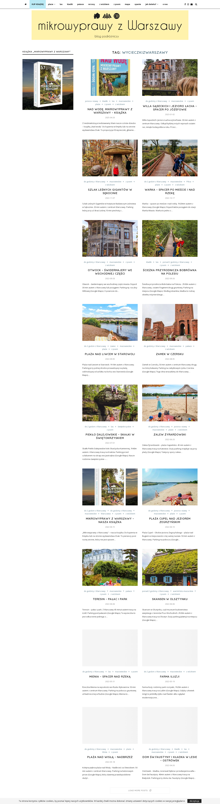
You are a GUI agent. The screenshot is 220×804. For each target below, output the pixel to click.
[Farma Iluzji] (170, 647)
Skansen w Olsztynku (170, 599)
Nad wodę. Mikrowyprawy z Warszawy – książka (110, 110)
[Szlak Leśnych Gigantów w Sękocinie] (110, 158)
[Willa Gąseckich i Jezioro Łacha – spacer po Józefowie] (170, 77)
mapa (127, 4)
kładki (70, 4)
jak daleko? (150, 4)
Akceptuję (194, 801)
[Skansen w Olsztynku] (170, 567)
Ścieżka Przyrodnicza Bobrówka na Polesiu (170, 271)
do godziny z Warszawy (156, 101)
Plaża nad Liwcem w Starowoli (110, 354)
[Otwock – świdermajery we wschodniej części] (110, 238)
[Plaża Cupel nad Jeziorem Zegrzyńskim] (170, 487)
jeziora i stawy (91, 101)
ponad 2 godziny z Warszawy (176, 262)
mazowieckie (125, 101)
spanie (138, 4)
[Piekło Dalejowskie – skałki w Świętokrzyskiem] (110, 403)
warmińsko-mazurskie (183, 591)
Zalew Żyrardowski (170, 434)
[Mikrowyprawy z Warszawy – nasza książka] (110, 487)
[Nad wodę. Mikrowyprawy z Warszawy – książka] (110, 77)
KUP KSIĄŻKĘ (38, 4)
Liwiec (113, 346)
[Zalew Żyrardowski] (170, 403)
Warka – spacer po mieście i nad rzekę (170, 191)
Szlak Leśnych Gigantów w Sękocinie (110, 191)
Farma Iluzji (170, 676)
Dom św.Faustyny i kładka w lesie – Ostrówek (169, 758)
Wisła (104, 752)
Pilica (188, 182)
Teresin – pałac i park (110, 599)
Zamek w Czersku (170, 354)
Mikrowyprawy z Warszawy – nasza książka (110, 520)
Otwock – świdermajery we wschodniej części (110, 271)
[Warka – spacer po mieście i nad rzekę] (170, 158)
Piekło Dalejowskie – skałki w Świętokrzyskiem (110, 436)
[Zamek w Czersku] (170, 322)
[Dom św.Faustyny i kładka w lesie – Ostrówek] (170, 725)
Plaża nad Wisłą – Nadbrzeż (110, 757)
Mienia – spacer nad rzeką (110, 676)
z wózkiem (104, 4)
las (61, 4)
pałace (80, 4)
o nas (165, 4)
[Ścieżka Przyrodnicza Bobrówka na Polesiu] (170, 238)
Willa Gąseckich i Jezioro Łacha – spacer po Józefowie (170, 107)
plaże (50, 4)
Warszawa (106, 514)
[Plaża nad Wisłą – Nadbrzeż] (110, 725)
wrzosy (91, 4)
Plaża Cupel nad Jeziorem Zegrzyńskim (170, 520)
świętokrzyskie (124, 427)
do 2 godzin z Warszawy (155, 182)
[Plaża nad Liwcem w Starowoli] (110, 322)
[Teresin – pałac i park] (110, 567)
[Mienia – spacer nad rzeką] (110, 647)
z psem (117, 4)
